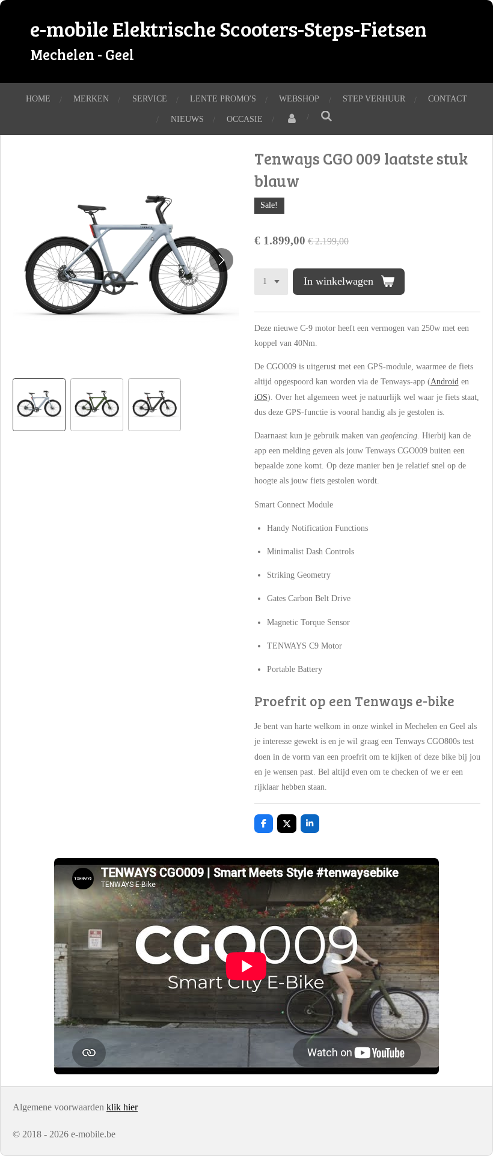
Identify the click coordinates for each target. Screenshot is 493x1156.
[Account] (291, 119)
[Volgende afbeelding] (221, 260)
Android (444, 381)
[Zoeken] (326, 117)
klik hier (122, 1107)
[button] (39, 404)
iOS (261, 397)
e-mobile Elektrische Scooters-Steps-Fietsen (228, 39)
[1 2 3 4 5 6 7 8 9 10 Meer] (271, 281)
